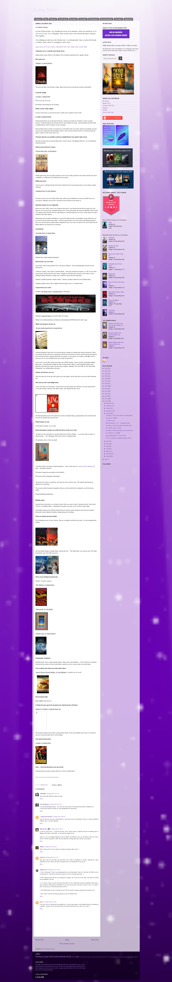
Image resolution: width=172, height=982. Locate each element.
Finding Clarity (44, 9)
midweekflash (60, 956)
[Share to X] (57, 785)
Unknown (42, 857)
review (73, 957)
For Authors (118, 19)
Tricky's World (63, 19)
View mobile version (67, 944)
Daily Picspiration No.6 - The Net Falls (116, 435)
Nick (64, 47)
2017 (106, 391)
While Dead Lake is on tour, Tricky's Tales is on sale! (120, 45)
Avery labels (81, 956)
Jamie (94, 31)
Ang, (52, 31)
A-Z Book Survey (110, 420)
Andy (72, 47)
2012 (106, 459)
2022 (106, 378)
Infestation (111, 237)
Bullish (42, 846)
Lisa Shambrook (44, 804)
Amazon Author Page (108, 112)
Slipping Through (113, 246)
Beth (60, 47)
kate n (41, 902)
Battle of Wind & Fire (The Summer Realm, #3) (116, 343)
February (108, 453)
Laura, (41, 47)
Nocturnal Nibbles (114, 300)
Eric (45, 47)
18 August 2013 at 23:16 (53, 793)
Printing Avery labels (90, 956)
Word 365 (107, 956)
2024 (106, 373)
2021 (106, 381)
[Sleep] (106, 225)
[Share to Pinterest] (61, 785)
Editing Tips (128, 19)
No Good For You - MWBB (113, 433)
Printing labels (100, 956)
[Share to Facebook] (59, 785)
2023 (106, 376)
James (53, 47)
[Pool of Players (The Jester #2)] (106, 284)
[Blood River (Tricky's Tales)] (106, 294)
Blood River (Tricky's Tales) (116, 292)
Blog (45, 19)
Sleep (110, 222)
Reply (41, 798)
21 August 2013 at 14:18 (50, 902)
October (108, 408)
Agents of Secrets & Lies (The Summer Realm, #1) (116, 324)
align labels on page (115, 956)
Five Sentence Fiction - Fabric (113, 428)
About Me (53, 19)
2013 (106, 401)
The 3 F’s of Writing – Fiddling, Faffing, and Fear (119, 438)
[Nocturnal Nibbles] (106, 302)
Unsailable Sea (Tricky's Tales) (115, 265)
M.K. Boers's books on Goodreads (114, 220)
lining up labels (124, 956)
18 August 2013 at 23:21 (55, 804)
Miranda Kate (43, 829)
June (107, 443)
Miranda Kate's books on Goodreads (115, 235)
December (109, 403)
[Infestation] (106, 240)
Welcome (38, 19)
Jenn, (69, 47)
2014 (106, 398)
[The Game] (106, 312)
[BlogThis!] (55, 785)
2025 (106, 371)
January (108, 456)
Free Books (82, 19)
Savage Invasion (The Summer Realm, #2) (115, 334)
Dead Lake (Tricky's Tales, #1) (116, 255)
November (109, 405)
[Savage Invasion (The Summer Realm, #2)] (106, 335)
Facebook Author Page (108, 105)
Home (67, 940)
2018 (106, 388)
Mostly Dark (112, 274)
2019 (106, 386)
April (107, 448)
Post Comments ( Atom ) (48, 949)
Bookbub (105, 110)
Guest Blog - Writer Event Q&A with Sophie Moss (119, 425)
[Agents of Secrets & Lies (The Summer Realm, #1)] (106, 325)
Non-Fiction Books (106, 19)
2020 (106, 383)
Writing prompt (41, 956)
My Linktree (106, 101)
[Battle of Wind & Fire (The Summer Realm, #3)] (106, 344)
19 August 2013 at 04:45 (59, 816)
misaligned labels (132, 956)
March (108, 451)
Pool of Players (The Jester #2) (116, 283)
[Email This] (53, 785)
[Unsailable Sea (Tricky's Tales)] (106, 266)
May (107, 446)
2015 (106, 396)
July (107, 441)
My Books (73, 19)
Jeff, (57, 47)
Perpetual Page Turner (44, 33)
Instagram (105, 107)
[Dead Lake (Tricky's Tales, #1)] (106, 256)
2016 (106, 393)
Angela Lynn (43, 869)
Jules (76, 47)
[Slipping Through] (106, 248)
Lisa (48, 47)
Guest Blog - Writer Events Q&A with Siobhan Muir (119, 415)
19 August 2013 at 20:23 (56, 829)
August (108, 413)
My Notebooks (93, 19)
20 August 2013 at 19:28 (53, 869)
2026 (106, 368)
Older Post (95, 940)
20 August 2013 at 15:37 (52, 857)
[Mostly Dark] (106, 276)
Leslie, (81, 47)
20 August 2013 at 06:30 (50, 846)
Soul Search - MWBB (111, 418)
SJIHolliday (43, 793)
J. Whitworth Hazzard (46, 816)
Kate (85, 47)
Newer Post (39, 940)
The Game (112, 310)
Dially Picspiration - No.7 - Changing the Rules (118, 423)
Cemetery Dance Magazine (85, 466)
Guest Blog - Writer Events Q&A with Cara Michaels (119, 430)
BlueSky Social (106, 103)
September (109, 411)
